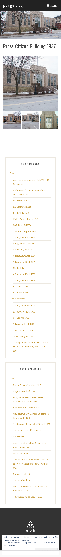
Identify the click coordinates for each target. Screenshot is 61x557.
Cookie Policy (9, 545)
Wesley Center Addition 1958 (27, 430)
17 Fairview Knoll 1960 (24, 311)
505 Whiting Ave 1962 (23, 330)
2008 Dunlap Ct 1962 (23, 336)
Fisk (12, 173)
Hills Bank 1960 (20, 453)
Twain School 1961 (22, 480)
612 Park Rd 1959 (21, 286)
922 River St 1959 (21, 292)
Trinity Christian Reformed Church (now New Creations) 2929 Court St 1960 (30, 346)
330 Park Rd (18, 268)
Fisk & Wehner (17, 298)
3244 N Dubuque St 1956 (25, 231)
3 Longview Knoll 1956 (24, 237)
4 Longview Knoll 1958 (24, 274)
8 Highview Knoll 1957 (24, 243)
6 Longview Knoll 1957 (24, 255)
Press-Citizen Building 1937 (27, 385)
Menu (53, 5)
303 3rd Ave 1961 (21, 317)
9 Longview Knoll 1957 (24, 262)
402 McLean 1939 (21, 200)
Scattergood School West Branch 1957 (31, 424)
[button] (30, 83)
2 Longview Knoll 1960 (24, 305)
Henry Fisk (13, 6)
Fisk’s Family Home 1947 (25, 219)
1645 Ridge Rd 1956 (22, 225)
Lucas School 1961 (21, 474)
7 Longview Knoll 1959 (24, 280)
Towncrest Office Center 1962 (27, 496)
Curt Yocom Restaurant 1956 (27, 407)
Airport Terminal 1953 (24, 391)
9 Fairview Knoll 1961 (23, 324)
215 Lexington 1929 (22, 206)
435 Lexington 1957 (22, 249)
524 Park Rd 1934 (21, 212)
